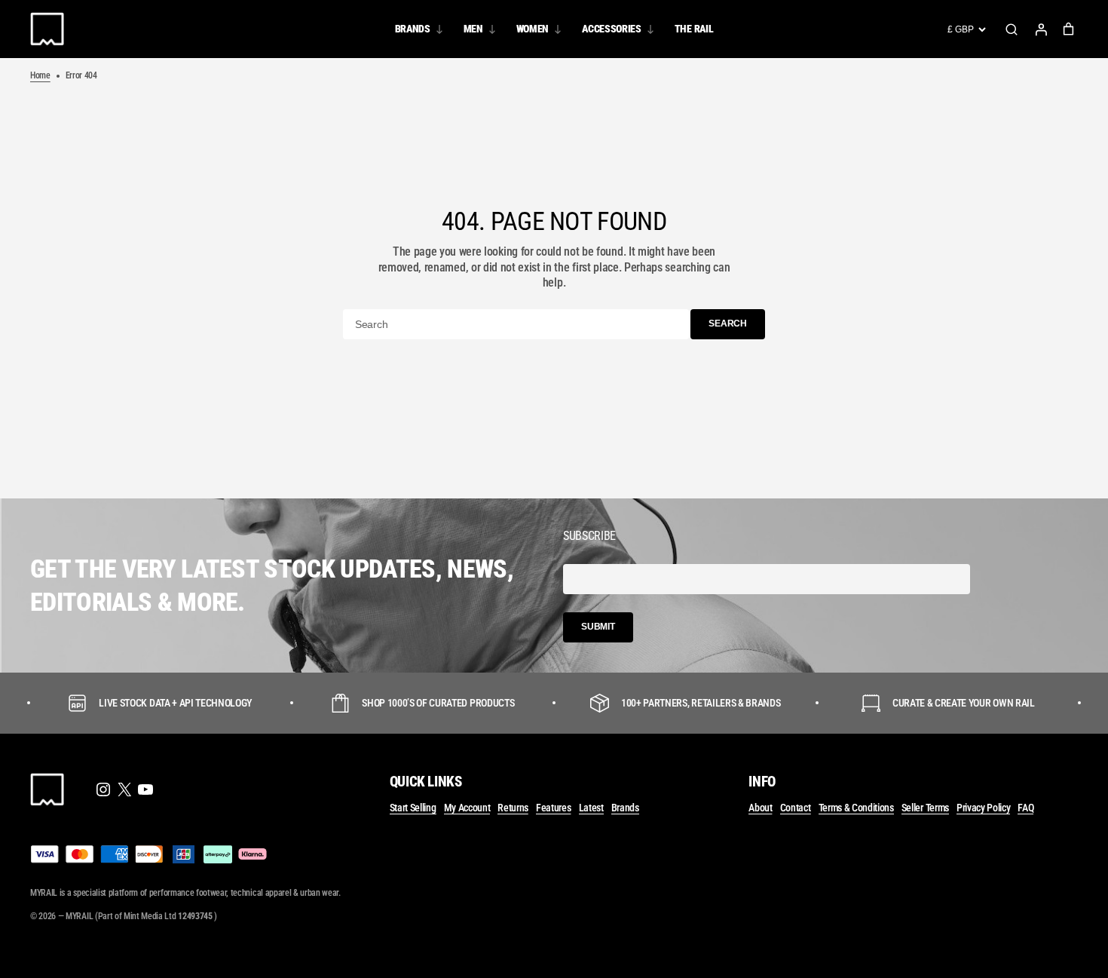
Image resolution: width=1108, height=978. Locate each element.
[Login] (1041, 29)
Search (1011, 29)
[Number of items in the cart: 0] (1068, 29)
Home (40, 75)
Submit (598, 626)
